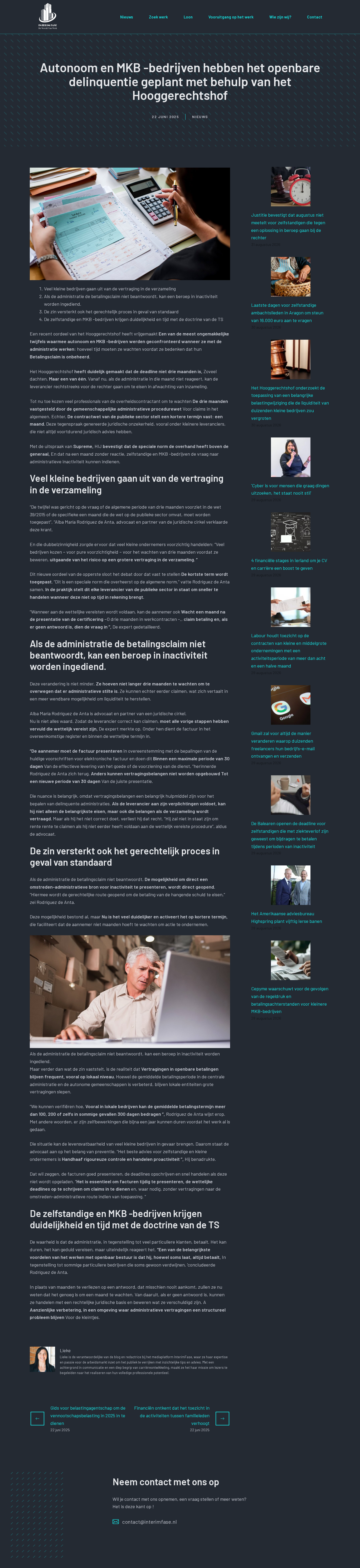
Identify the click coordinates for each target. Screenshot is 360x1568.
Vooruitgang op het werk (231, 16)
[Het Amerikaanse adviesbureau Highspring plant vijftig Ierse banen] (290, 901)
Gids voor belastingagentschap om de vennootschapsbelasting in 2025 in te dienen (87, 1415)
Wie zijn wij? (280, 16)
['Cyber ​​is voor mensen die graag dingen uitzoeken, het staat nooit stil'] (290, 473)
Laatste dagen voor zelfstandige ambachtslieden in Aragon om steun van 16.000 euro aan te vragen (287, 312)
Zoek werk (158, 16)
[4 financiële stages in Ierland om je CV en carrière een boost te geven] (290, 548)
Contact (314, 16)
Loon (188, 16)
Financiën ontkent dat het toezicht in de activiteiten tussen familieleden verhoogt (172, 1415)
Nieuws (126, 16)
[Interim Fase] (48, 16)
